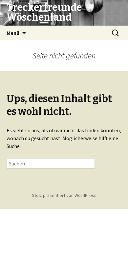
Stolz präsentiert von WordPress (64, 195)
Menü (13, 33)
